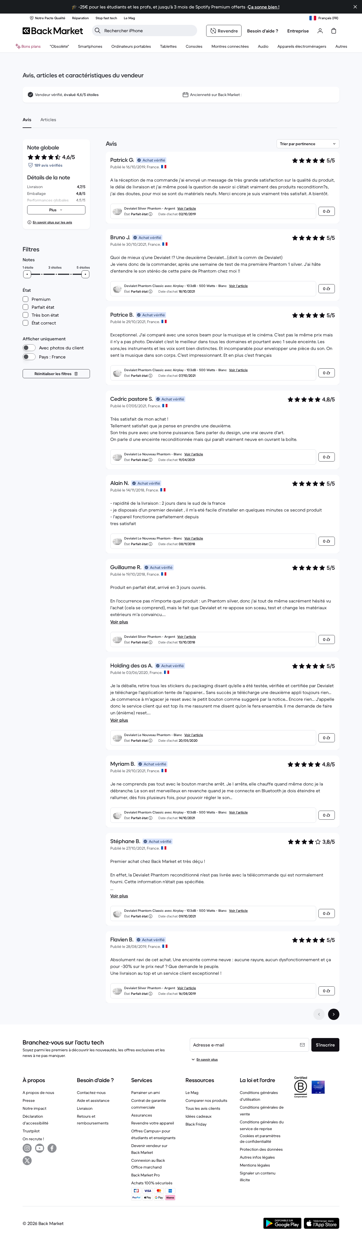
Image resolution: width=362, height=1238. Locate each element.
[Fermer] (355, 7)
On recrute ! (33, 1138)
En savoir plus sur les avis (52, 222)
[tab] (27, 119)
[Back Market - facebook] (52, 1148)
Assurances (141, 1115)
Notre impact (34, 1108)
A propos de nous (38, 1092)
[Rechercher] (97, 30)
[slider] (27, 274)
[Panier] (333, 30)
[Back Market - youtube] (39, 1148)
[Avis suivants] (333, 1014)
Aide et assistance (93, 1100)
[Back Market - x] (27, 1160)
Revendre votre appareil (152, 1123)
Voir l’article (186, 208)
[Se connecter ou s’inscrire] (320, 30)
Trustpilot (31, 1130)
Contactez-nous (91, 1092)
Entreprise (298, 31)
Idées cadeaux (199, 1116)
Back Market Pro (145, 1175)
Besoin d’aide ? (262, 31)
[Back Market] (53, 30)
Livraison (84, 1108)
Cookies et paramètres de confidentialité (260, 1138)
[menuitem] (90, 46)
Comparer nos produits (206, 1100)
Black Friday (196, 1124)
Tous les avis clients (203, 1108)
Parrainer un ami (145, 1092)
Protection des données (261, 1149)
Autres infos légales (257, 1157)
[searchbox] (149, 30)
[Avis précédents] (319, 1014)
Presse (29, 1100)
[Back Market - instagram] (27, 1148)
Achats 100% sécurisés (152, 1182)
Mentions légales (255, 1165)
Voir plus (119, 622)
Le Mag (192, 1092)
